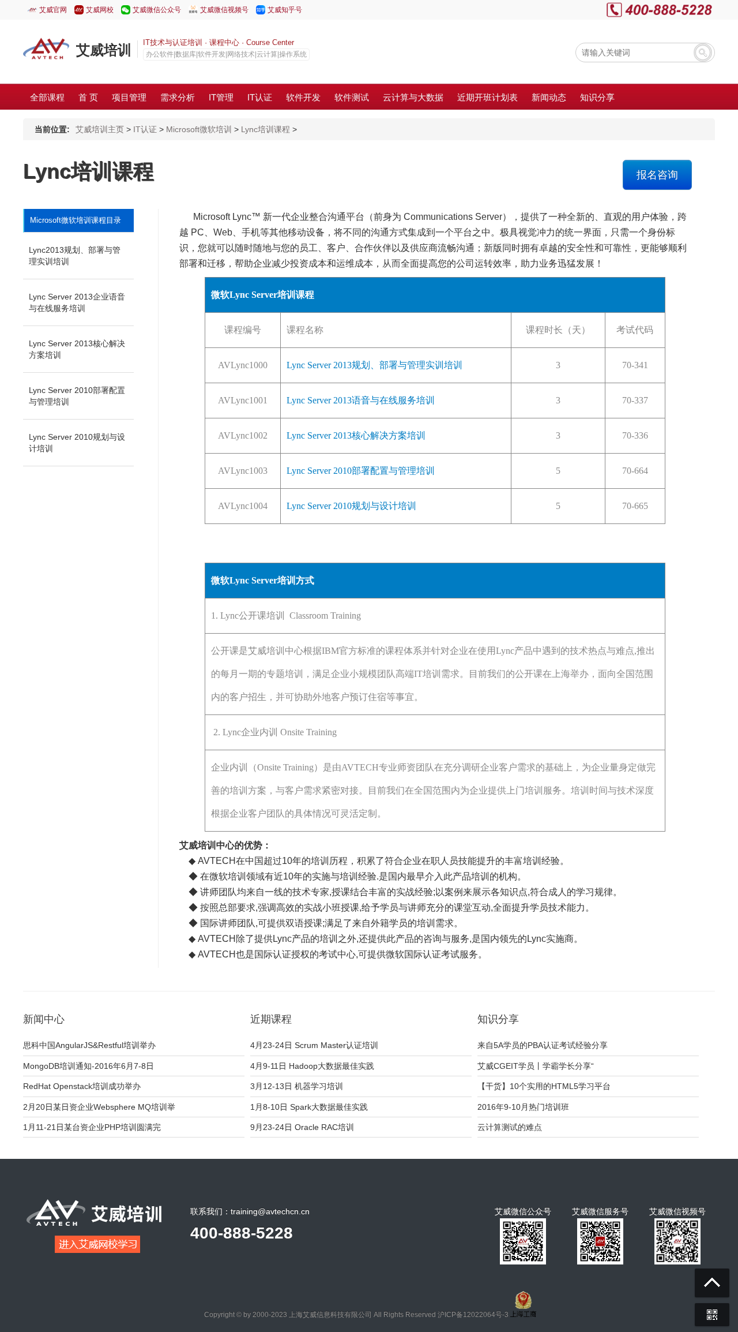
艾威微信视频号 (224, 10)
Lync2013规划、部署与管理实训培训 (75, 255)
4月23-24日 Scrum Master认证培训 (314, 1045)
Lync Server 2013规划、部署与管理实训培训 (374, 365)
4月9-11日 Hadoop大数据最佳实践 (312, 1066)
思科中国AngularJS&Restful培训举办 (89, 1045)
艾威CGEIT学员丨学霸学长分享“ (535, 1066)
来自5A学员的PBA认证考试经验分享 (542, 1045)
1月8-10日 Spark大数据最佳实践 (309, 1107)
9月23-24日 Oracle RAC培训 (302, 1127)
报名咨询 (657, 175)
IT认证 (145, 129)
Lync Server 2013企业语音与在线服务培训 (77, 302)
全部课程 (47, 97)
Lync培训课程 (265, 129)
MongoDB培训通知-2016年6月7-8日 (88, 1066)
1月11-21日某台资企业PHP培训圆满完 (92, 1127)
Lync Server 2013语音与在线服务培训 (361, 400)
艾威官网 (53, 10)
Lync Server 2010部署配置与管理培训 (77, 396)
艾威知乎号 (285, 10)
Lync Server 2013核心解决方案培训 (77, 349)
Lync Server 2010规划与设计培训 (77, 442)
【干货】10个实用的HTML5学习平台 (544, 1086)
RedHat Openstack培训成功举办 (82, 1086)
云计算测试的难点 (509, 1127)
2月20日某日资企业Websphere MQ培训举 (99, 1107)
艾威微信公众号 (157, 10)
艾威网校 (100, 10)
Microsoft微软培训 (199, 129)
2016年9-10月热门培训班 (523, 1107)
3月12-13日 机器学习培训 (296, 1086)
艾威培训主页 (100, 129)
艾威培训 (103, 50)
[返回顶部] (712, 1283)
